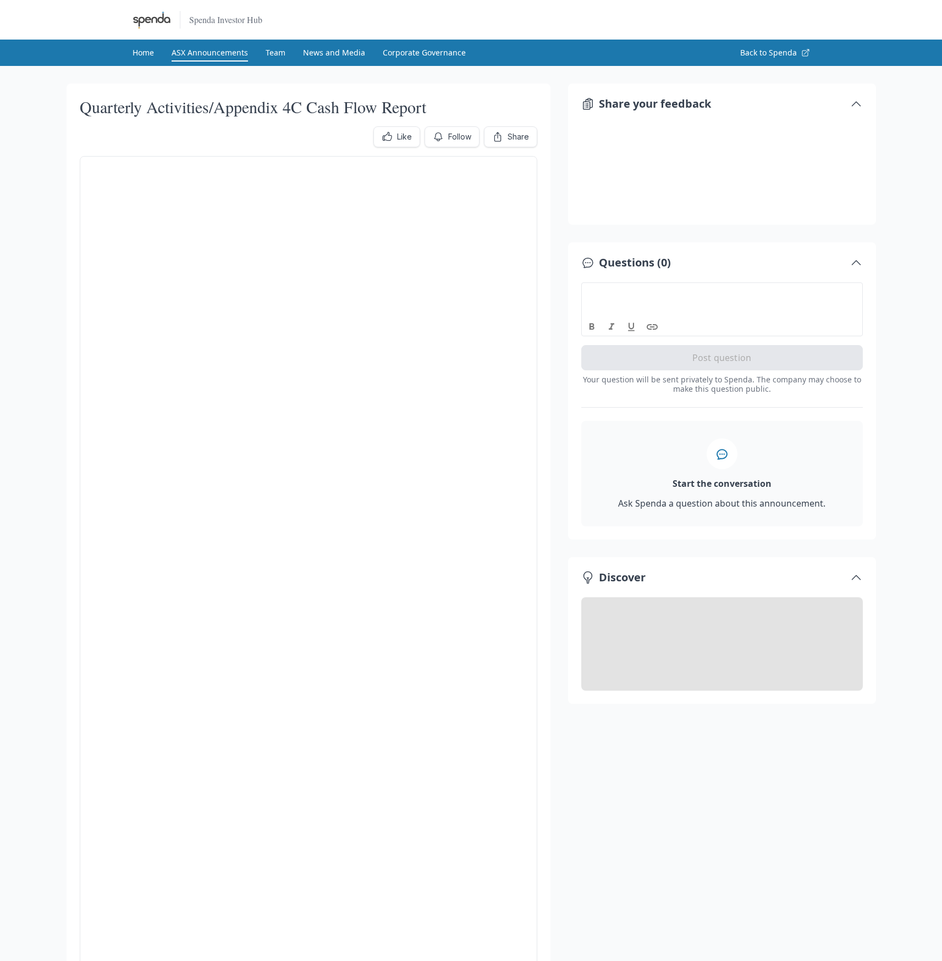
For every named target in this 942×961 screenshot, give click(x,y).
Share (518, 136)
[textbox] (722, 292)
